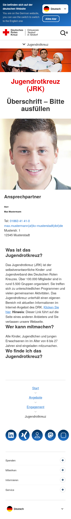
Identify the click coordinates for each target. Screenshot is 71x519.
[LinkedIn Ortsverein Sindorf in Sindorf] (11, 435)
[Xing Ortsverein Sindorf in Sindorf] (24, 435)
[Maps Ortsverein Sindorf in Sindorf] (37, 435)
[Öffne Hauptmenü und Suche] (64, 33)
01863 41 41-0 (20, 220)
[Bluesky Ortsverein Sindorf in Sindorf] (63, 435)
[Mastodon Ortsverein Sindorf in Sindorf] (50, 435)
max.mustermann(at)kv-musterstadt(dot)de (33, 225)
